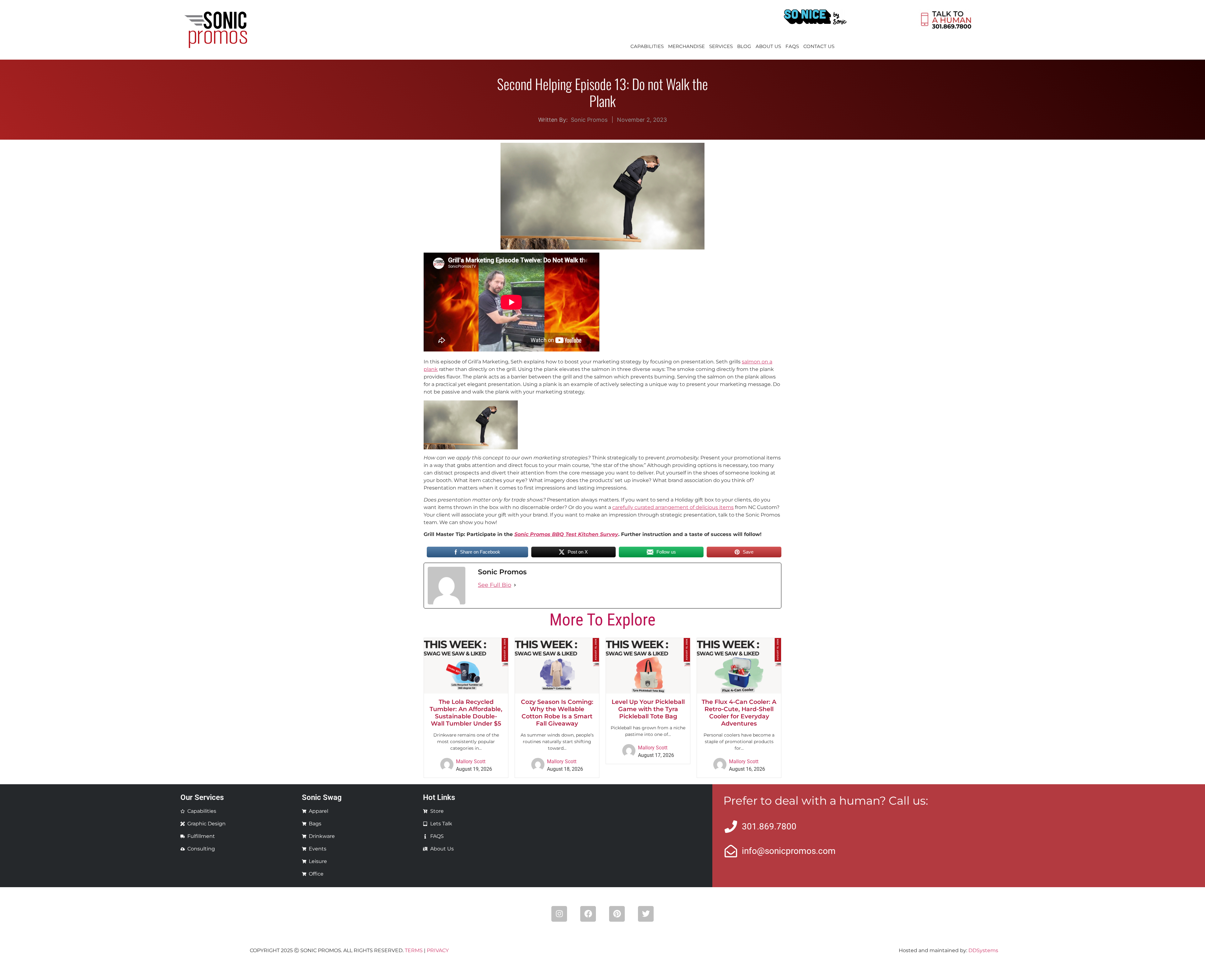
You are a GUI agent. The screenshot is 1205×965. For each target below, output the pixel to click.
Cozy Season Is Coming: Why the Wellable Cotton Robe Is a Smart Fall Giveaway (557, 712)
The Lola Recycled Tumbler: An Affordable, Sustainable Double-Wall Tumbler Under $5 (466, 712)
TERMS (414, 950)
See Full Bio (494, 585)
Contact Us (818, 46)
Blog (744, 46)
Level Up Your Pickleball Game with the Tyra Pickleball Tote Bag (648, 709)
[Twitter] (646, 914)
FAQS (792, 46)
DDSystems (983, 950)
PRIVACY (438, 950)
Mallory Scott (470, 761)
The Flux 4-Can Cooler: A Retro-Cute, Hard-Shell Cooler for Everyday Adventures (739, 712)
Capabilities (647, 46)
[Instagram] (559, 914)
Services (721, 46)
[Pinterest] (617, 914)
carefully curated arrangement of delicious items (673, 507)
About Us (768, 46)
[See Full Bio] (515, 585)
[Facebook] (588, 914)
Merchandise (686, 46)
